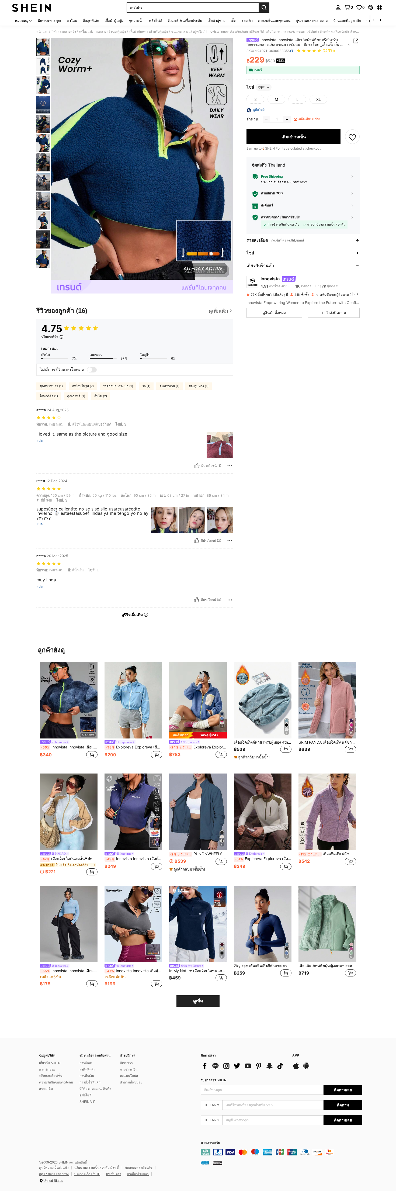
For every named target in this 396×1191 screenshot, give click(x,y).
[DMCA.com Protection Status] (217, 1162)
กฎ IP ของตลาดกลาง (54, 1174)
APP (295, 1055)
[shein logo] (31, 7)
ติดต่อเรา (126, 1063)
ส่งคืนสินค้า (87, 1069)
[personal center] (338, 7)
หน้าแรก (42, 31)
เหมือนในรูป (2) (83, 386)
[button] (370, 7)
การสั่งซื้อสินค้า (89, 1082)
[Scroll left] (374, 20)
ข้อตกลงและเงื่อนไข (138, 1167)
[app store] (296, 1068)
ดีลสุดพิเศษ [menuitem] (91, 20)
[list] (244, 1066)
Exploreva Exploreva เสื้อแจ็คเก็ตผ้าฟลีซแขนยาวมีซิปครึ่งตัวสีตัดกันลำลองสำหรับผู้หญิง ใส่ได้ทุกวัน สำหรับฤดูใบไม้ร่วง (263, 859)
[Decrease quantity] (266, 119)
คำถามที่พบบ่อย (131, 1082)
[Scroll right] (380, 20)
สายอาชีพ (46, 1089)
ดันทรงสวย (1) (169, 386)
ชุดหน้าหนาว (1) (51, 386)
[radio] (255, 99)
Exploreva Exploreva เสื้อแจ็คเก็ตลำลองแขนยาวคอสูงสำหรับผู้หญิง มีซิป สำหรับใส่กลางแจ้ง (134, 747)
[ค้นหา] (264, 7)
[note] (198, 735)
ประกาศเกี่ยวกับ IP (87, 1174)
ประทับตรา (113, 1174)
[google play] (306, 1068)
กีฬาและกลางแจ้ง (63, 31)
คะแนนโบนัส (129, 1076)
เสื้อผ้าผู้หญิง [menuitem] (114, 20)
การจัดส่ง (85, 1063)
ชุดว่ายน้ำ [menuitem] (136, 20)
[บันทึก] (352, 137)
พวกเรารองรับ (210, 1143)
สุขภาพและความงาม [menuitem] (312, 20)
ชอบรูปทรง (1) (199, 386)
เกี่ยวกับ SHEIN (50, 1063)
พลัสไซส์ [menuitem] (155, 20)
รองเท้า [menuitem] (247, 20)
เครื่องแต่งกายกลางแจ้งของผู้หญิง (102, 31)
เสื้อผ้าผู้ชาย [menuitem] (216, 20)
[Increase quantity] (286, 119)
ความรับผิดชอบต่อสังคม (56, 1082)
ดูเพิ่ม (198, 1001)
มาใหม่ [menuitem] (72, 20)
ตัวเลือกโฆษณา (138, 1174)
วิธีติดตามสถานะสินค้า (95, 1089)
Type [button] (261, 87)
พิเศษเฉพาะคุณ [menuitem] (49, 20)
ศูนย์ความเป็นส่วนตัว (54, 1167)
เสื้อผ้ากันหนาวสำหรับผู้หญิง (148, 31)
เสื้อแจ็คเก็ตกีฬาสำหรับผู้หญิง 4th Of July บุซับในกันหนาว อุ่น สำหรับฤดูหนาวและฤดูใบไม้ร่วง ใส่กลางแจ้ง (262, 742)
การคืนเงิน (86, 1076)
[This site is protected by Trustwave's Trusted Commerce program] (205, 1162)
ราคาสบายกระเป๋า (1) (118, 386)
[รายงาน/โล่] (230, 465)
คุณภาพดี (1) (76, 396)
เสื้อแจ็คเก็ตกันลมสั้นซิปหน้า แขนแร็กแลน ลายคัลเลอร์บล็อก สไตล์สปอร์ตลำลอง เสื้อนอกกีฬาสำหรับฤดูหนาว (69, 859)
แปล (39, 441)
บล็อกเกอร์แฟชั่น (50, 1076)
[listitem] (69, 713)
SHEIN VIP (87, 1102)
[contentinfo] (281, 1152)
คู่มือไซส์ (85, 1095)
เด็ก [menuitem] (233, 20)
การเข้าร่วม (47, 1069)
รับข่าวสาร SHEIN (214, 1080)
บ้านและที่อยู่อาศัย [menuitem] (347, 20)
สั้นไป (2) (100, 396)
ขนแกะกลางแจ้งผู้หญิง (187, 31)
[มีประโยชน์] (197, 465)
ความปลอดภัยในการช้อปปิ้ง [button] (280, 217)
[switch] (92, 369)
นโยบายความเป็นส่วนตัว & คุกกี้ (96, 1167)
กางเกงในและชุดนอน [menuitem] (274, 20)
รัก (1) (146, 386)
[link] (348, 7)
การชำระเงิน (128, 1069)
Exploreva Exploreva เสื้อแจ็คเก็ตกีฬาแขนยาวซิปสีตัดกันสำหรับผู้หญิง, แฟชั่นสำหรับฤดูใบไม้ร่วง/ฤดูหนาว (198, 747)
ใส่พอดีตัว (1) (49, 396)
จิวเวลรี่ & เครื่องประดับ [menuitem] (185, 20)
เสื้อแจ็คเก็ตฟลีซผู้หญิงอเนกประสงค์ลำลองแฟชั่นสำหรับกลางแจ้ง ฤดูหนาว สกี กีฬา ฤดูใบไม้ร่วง (327, 966)
